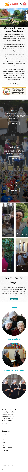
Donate (4, 434)
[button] (24, 4)
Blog (3, 440)
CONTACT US (5, 424)
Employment (5, 445)
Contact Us (5, 450)
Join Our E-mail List (7, 448)
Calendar (4, 437)
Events (3, 442)
